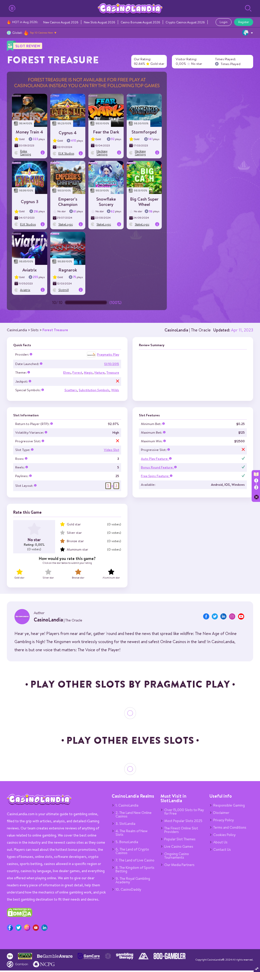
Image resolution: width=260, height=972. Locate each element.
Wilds (115, 390)
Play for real (29, 112)
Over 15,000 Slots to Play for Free (184, 812)
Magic (88, 372)
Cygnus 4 (68, 132)
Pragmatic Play (108, 354)
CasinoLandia (176, 330)
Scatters (70, 390)
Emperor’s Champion (67, 201)
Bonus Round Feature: (157, 467)
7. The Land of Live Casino (135, 860)
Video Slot (111, 450)
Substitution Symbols (94, 390)
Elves (67, 372)
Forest (77, 372)
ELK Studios (66, 153)
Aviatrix (29, 270)
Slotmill (63, 290)
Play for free (29, 108)
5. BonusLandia (127, 842)
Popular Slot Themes (180, 839)
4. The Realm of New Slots (132, 833)
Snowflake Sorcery (106, 201)
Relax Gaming (25, 152)
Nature (99, 372)
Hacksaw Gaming (101, 152)
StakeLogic (65, 224)
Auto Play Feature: (155, 459)
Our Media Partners (179, 864)
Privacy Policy (223, 820)
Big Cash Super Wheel (144, 201)
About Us (220, 842)
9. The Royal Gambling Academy (133, 880)
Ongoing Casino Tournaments (176, 856)
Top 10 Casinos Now (41, 32)
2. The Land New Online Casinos (134, 814)
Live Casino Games (178, 846)
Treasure (112, 372)
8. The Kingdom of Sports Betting (135, 869)
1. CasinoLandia (127, 805)
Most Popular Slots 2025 (183, 820)
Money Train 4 (29, 132)
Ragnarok (67, 270)
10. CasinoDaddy (128, 889)
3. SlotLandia (125, 823)
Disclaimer (221, 812)
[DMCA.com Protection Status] (19, 916)
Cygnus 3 (29, 201)
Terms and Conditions (229, 827)
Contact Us (222, 849)
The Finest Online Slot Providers (181, 830)
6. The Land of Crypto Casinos (132, 851)
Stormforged (144, 132)
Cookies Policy (224, 834)
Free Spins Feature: (155, 476)
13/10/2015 (111, 364)
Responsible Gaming (229, 805)
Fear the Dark (106, 132)
